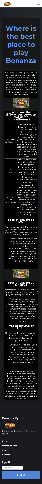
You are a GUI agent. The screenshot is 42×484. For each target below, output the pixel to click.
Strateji (5, 450)
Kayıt (4, 441)
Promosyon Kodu (9, 446)
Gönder (21, 475)
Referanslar (7, 455)
